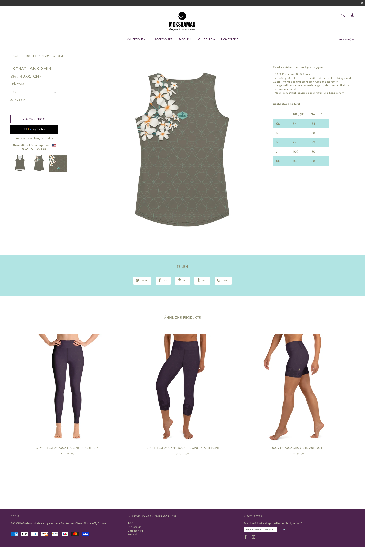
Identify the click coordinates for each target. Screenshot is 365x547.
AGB (130, 523)
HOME (15, 56)
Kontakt (132, 534)
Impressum (134, 527)
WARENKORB (347, 39)
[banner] (182, 21)
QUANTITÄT (16, 100)
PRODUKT (30, 56)
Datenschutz (135, 531)
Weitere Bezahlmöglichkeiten (34, 138)
